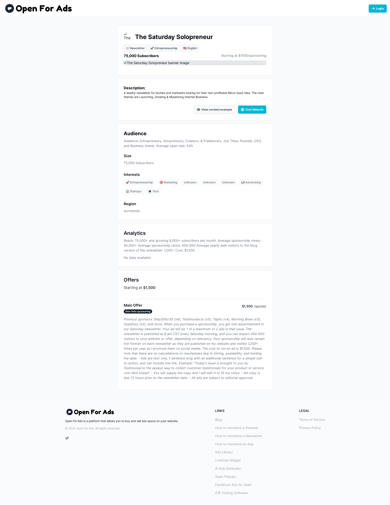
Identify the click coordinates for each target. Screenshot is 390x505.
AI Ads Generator (228, 468)
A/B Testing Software (231, 493)
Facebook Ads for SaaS (233, 485)
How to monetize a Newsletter (238, 436)
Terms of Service (312, 420)
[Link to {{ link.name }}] (67, 438)
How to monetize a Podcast (236, 428)
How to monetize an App (234, 444)
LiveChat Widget (228, 460)
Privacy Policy (310, 428)
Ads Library (224, 452)
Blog (218, 420)
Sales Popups (225, 477)
